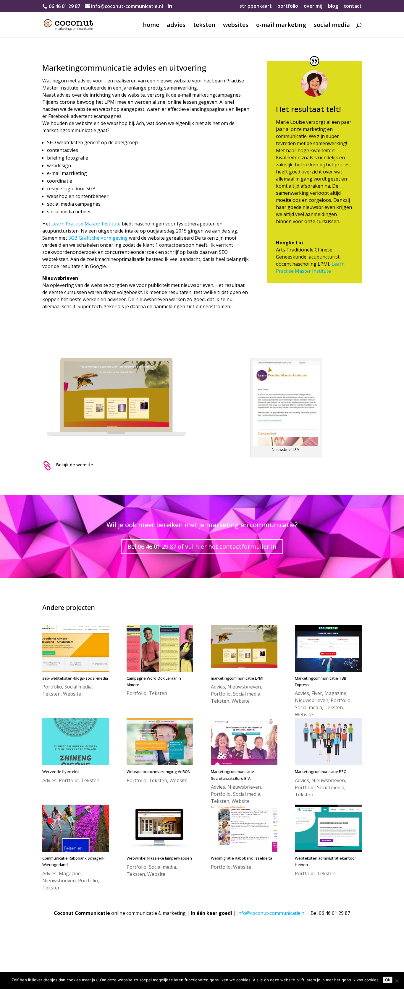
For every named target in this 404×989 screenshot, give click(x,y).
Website (72, 694)
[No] (397, 981)
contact (353, 6)
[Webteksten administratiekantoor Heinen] (328, 828)
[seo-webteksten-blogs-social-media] (75, 648)
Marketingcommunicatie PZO (321, 771)
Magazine (335, 693)
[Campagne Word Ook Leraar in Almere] (160, 648)
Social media (78, 686)
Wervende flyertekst (61, 771)
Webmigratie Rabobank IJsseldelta (241, 858)
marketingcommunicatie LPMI (237, 678)
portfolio (287, 6)
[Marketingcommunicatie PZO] (328, 741)
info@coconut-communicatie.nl (271, 913)
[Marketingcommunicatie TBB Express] (328, 648)
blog (333, 6)
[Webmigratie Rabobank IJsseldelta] (244, 828)
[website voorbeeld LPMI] (117, 452)
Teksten (51, 694)
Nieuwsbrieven (244, 686)
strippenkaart (256, 6)
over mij (313, 6)
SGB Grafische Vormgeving (98, 238)
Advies (218, 686)
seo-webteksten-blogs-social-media (75, 678)
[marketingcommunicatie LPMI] (244, 648)
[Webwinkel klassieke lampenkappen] (160, 828)
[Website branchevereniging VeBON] (160, 741)
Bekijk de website (74, 464)
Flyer (316, 693)
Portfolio (52, 686)
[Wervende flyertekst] (75, 741)
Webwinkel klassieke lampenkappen (159, 858)
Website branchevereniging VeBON (158, 771)
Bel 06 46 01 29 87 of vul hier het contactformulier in (202, 546)
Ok (387, 979)
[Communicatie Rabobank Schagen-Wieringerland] (75, 828)
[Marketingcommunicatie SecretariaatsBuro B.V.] (244, 741)
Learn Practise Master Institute (86, 223)
